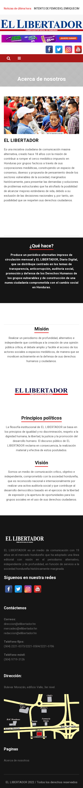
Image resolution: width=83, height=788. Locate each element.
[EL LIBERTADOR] (41, 25)
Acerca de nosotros (16, 760)
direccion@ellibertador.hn (20, 624)
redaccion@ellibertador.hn (20, 633)
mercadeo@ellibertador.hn (20, 628)
